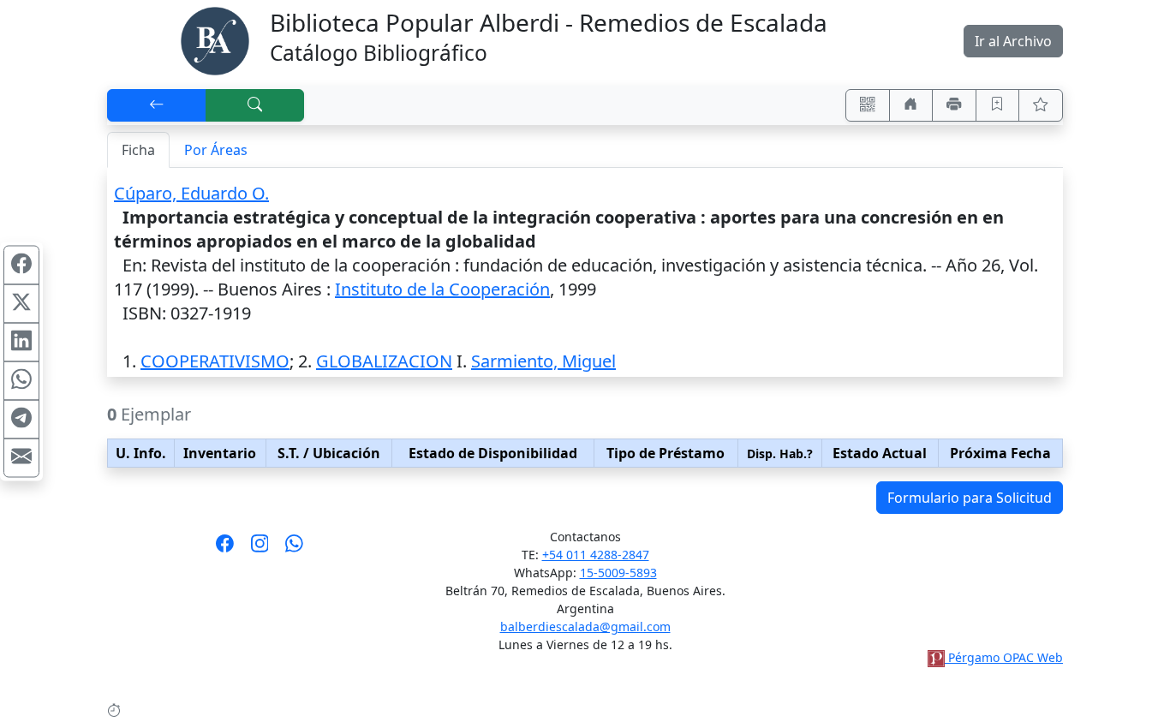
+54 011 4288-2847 (595, 554)
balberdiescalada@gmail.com (585, 626)
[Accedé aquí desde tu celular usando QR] (867, 105)
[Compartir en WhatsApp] (21, 380)
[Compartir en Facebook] (21, 264)
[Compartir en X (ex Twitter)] (21, 303)
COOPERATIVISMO (215, 361)
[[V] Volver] (156, 105)
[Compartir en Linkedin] (21, 341)
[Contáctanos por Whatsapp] (294, 549)
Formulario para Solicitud (969, 497)
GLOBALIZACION (384, 361)
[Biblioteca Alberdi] (215, 39)
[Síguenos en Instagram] (260, 549)
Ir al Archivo (1013, 41)
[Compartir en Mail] (21, 457)
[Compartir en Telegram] (21, 419)
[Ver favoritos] (1040, 105)
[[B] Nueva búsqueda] (255, 105)
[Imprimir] (954, 105)
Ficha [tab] (138, 149)
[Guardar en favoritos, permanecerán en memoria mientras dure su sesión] (998, 105)
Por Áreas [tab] (216, 149)
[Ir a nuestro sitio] (911, 105)
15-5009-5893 (618, 572)
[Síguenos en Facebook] (224, 549)
